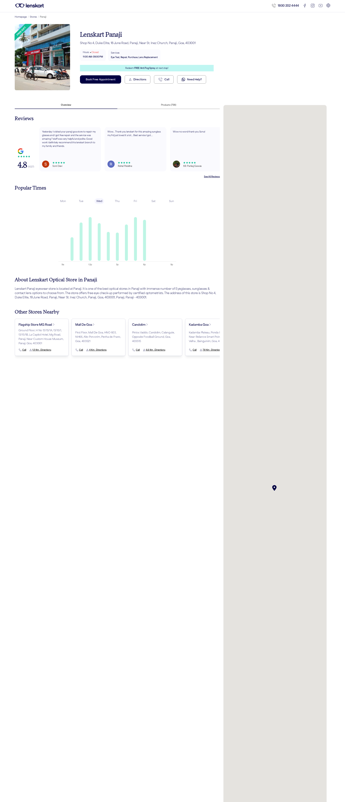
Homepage (21, 16)
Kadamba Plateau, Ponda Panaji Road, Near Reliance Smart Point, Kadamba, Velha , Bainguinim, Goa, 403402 (211, 337)
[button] (275, 488)
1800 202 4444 (288, 5)
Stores (33, 16)
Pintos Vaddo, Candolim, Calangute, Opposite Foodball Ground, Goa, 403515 (153, 337)
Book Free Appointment (100, 79)
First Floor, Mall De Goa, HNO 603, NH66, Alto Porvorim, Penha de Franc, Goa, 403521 (98, 337)
